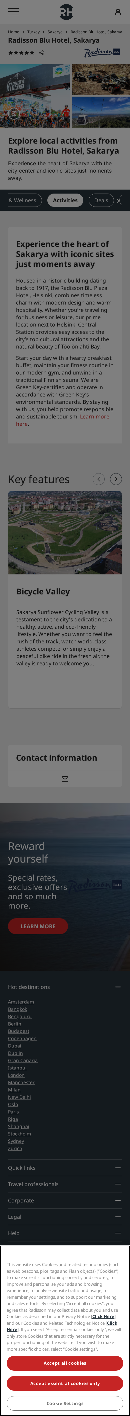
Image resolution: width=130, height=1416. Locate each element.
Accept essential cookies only (65, 1383)
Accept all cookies (65, 1363)
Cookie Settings (65, 1403)
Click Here (103, 1316)
